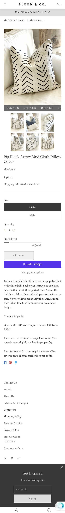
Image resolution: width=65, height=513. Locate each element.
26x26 (32, 215)
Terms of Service (13, 423)
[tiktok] (18, 458)
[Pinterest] (10, 362)
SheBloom (9, 169)
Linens (20, 20)
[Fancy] (16, 362)
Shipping (9, 184)
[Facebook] (5, 362)
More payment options (32, 272)
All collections (9, 20)
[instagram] (5, 458)
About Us (9, 396)
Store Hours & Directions (12, 439)
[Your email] (32, 489)
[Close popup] (61, 467)
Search (7, 389)
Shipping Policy (12, 416)
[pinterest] (11, 458)
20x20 (32, 207)
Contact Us (10, 409)
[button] (9, 67)
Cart (59, 4)
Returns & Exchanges (16, 403)
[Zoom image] (32, 67)
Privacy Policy (11, 430)
